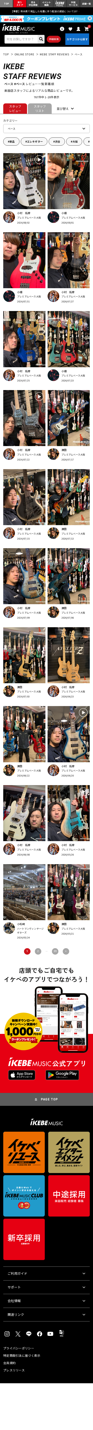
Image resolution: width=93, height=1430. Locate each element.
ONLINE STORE (24, 54)
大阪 (75, 141)
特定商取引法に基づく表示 (21, 1355)
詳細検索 (54, 39)
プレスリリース (14, 1370)
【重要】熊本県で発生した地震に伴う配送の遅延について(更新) (46, 11)
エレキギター (35, 141)
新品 (12, 141)
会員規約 (9, 1362)
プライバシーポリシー (18, 1348)
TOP (6, 54)
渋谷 (57, 141)
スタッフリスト (40, 108)
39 (55, 951)
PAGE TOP (49, 1099)
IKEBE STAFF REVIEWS (54, 54)
